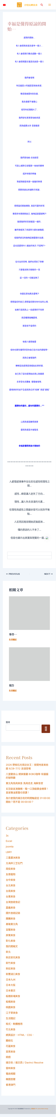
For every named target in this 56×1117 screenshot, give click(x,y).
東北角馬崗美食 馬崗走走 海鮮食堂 (24, 783)
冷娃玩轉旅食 (31, 4)
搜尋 (8, 722)
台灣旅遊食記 (13, 902)
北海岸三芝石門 (14, 863)
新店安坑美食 (13, 957)
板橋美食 (10, 1001)
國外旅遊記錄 (13, 912)
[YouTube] (4, 5)
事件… (13, 634)
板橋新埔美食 (13, 996)
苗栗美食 (10, 1051)
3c (7, 835)
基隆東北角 (12, 924)
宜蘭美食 (10, 929)
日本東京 (10, 990)
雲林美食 (10, 1068)
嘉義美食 (10, 907)
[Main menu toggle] (49, 5)
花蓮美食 (10, 1046)
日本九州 (10, 979)
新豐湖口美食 (13, 974)
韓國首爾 (10, 1079)
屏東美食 (10, 935)
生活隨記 (13, 639)
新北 (8, 951)
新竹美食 (10, 962)
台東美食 (10, 896)
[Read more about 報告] (29, 663)
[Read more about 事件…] (29, 612)
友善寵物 (10, 874)
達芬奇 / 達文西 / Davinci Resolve (24, 1062)
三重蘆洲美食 (13, 857)
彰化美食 (10, 940)
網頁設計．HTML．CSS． (20, 1034)
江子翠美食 (12, 1012)
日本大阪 (10, 984)
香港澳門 (10, 1084)
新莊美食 (10, 968)
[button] (42, 5)
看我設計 (33, 1108)
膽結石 (9, 1040)
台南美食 (10, 890)
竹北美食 (10, 1029)
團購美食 (10, 918)
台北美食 (10, 885)
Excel (9, 840)
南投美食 (10, 868)
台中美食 (10, 879)
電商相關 (10, 1073)
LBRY (9, 852)
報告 (11, 685)
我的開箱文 (12, 946)
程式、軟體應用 (14, 1023)
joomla (9, 846)
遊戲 (8, 1056)
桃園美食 (10, 1007)
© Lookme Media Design (42, 1108)
